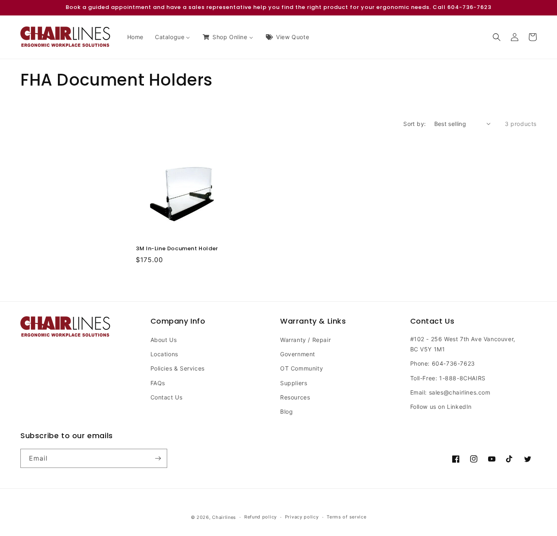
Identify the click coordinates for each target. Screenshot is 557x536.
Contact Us (166, 397)
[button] (497, 37)
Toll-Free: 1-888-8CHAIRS (448, 378)
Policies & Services (177, 368)
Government (297, 354)
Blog (286, 411)
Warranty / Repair (305, 339)
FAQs (157, 382)
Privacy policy (302, 517)
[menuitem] (135, 37)
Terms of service (346, 517)
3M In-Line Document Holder (177, 248)
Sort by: (414, 123)
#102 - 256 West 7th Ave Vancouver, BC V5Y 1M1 (462, 344)
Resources (295, 397)
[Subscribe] (158, 458)
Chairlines (224, 517)
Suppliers (293, 382)
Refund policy (260, 517)
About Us (163, 339)
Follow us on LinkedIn (441, 406)
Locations (164, 354)
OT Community (301, 368)
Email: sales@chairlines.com (450, 392)
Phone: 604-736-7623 (442, 363)
